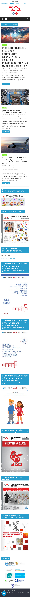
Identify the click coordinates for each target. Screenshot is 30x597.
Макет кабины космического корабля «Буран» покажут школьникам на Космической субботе (14, 160)
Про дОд (13, 68)
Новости (5, 45)
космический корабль (21, 167)
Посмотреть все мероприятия (9, 258)
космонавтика (5, 118)
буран (3, 167)
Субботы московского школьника (10, 169)
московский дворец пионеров (20, 118)
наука (17, 70)
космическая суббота (7, 70)
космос (14, 70)
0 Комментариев (21, 68)
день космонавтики (6, 116)
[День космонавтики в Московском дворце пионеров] (15, 90)
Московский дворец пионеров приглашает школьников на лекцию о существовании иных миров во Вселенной (15, 56)
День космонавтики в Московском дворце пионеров (14, 111)
